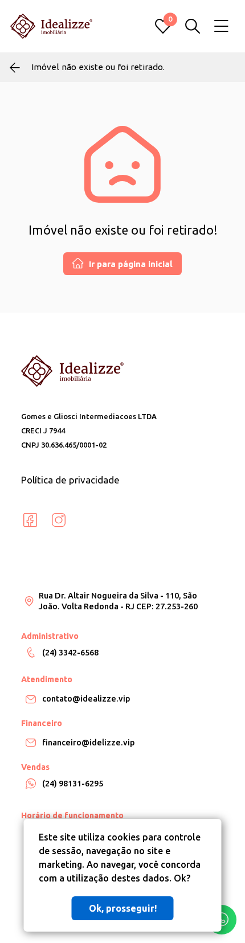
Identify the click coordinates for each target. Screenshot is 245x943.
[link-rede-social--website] (87, 520)
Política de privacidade (70, 479)
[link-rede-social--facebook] (30, 520)
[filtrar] (192, 26)
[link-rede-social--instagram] (59, 520)
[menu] (221, 26)
